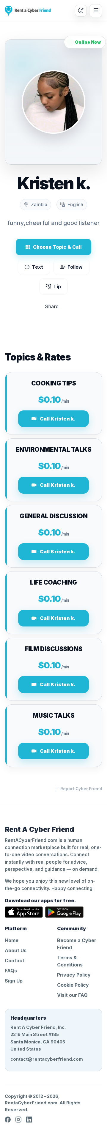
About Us (15, 950)
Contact (14, 960)
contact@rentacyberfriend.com (46, 1059)
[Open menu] (95, 10)
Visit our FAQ (72, 995)
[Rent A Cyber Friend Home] (28, 11)
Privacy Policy (74, 975)
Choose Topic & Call (57, 247)
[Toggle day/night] (81, 11)
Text (37, 267)
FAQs (11, 971)
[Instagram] (18, 1119)
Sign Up (14, 981)
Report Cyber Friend (80, 788)
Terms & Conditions (70, 961)
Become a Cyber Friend (76, 943)
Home (11, 940)
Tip (57, 286)
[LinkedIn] (29, 1119)
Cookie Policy (73, 985)
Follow (75, 267)
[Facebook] (8, 1119)
